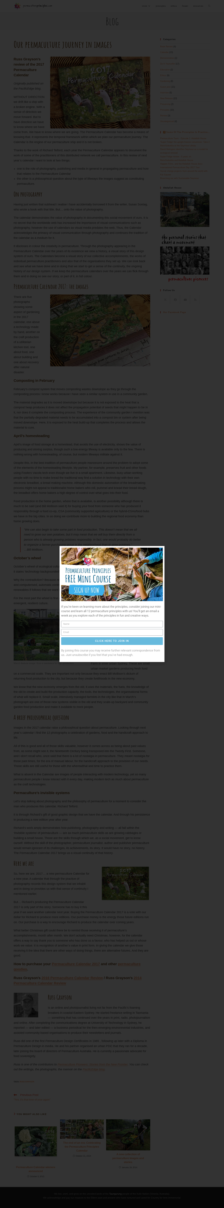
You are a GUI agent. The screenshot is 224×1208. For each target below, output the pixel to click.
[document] (112, 604)
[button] (160, 550)
